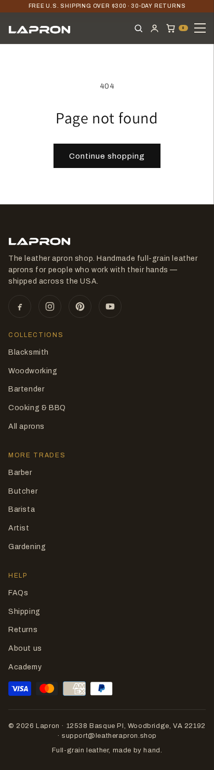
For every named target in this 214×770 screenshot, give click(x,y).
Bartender (26, 389)
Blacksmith (28, 352)
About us (25, 648)
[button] (177, 28)
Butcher (22, 491)
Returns (22, 630)
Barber (20, 473)
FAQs (18, 593)
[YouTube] (110, 306)
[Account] (154, 28)
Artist (19, 528)
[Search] (138, 28)
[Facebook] (19, 306)
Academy (25, 667)
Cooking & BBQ (37, 408)
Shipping (24, 611)
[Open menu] (200, 28)
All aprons (26, 426)
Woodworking (33, 371)
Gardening (27, 547)
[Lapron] (39, 28)
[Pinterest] (80, 306)
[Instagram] (49, 306)
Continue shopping (107, 156)
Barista (21, 509)
